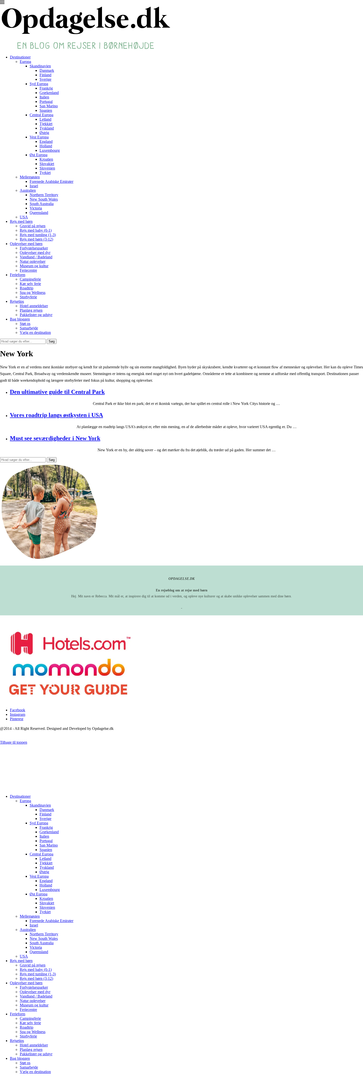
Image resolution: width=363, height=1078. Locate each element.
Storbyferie (28, 297)
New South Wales (44, 199)
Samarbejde (29, 328)
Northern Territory (44, 195)
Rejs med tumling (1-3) (38, 235)
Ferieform (17, 275)
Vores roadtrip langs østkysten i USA (56, 415)
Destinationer (20, 57)
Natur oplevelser (32, 261)
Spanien (46, 110)
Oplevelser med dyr (35, 252)
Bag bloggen (20, 319)
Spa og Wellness (32, 292)
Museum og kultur (34, 266)
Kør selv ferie (30, 284)
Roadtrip (26, 288)
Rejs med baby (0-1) (36, 230)
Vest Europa (39, 137)
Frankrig (46, 88)
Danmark (47, 70)
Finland (45, 75)
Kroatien (46, 159)
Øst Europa (38, 155)
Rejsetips (17, 301)
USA (24, 217)
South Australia (42, 204)
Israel (34, 186)
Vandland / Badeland (36, 257)
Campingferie (30, 279)
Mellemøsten (30, 177)
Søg (52, 341)
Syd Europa (39, 84)
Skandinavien (40, 66)
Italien (44, 97)
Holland (46, 146)
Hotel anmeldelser (34, 306)
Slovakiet (47, 164)
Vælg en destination (35, 332)
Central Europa (41, 115)
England (46, 141)
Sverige (45, 79)
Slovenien (47, 168)
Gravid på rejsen (32, 226)
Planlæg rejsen (31, 310)
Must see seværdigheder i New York (55, 438)
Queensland (39, 212)
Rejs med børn (21, 221)
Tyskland (47, 128)
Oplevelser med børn (26, 244)
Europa (25, 61)
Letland (45, 119)
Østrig (44, 133)
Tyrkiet (45, 172)
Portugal (46, 101)
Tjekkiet (46, 124)
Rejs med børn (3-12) (36, 239)
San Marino (49, 106)
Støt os (25, 324)
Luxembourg (50, 150)
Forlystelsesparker (34, 248)
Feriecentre (28, 270)
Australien (28, 190)
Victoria (36, 208)
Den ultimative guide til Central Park (57, 392)
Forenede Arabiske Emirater (51, 181)
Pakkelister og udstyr (36, 315)
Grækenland (49, 93)
